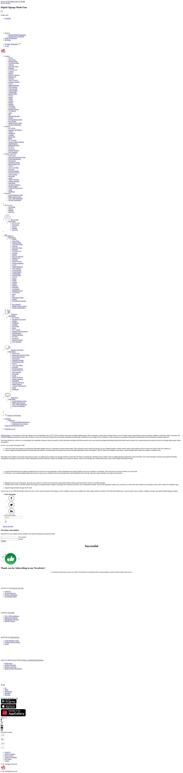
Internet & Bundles (10, 665)
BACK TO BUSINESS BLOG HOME (13, 1)
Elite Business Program (12, 619)
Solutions (14, 314)
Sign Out (11, 212)
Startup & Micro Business (16, 142)
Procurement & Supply (15, 119)
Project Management (14, 159)
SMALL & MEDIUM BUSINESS (32, 660)
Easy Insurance (13, 152)
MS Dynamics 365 (14, 164)
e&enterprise (8, 691)
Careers (7, 761)
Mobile (10, 97)
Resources (14, 397)
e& (4, 685)
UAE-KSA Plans (13, 63)
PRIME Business (10, 621)
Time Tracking (12, 174)
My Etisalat (11, 207)
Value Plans (11, 59)
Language (8, 429)
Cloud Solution (13, 90)
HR (9, 114)
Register (10, 210)
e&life (6, 690)
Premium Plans (12, 61)
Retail (10, 138)
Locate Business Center (15, 195)
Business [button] (7, 33)
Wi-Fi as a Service (13, 75)
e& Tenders (8, 759)
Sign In (10, 208)
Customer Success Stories (12, 642)
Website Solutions (13, 181)
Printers (10, 102)
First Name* (22, 537)
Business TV (12, 77)
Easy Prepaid (12, 121)
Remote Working (13, 150)
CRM (10, 190)
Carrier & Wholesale (11, 38)
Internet (10, 73)
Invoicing (11, 169)
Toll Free (11, 78)
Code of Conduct (10, 754)
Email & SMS (12, 94)
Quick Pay (8, 591)
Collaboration (12, 92)
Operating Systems (14, 162)
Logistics (11, 135)
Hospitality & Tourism (15, 130)
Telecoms (7, 695)
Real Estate (11, 137)
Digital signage (5, 435)
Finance (10, 118)
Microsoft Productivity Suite (16, 157)
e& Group (8, 40)
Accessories (12, 107)
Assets (10, 178)
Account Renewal (10, 593)
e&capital (7, 693)
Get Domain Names (11, 596)
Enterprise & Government (16, 36)
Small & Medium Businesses (17, 35)
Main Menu (11, 221)
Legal (10, 113)
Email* (21, 539)
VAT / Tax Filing (13, 167)
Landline (11, 71)
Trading (10, 131)
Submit (3, 541)
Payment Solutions (14, 82)
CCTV (10, 83)
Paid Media (11, 183)
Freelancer (11, 149)
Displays (11, 104)
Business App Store (17, 350)
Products (10, 236)
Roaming (11, 68)
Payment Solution (13, 171)
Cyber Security (12, 89)
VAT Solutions (12, 87)
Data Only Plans (13, 66)
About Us (7, 752)
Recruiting (11, 176)
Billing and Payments (14, 197)
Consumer (8, 18)
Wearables (11, 106)
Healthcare (11, 133)
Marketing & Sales (14, 116)
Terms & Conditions (11, 757)
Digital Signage (13, 186)
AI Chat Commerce (14, 185)
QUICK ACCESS (17, 588)
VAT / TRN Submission (15, 198)
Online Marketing (13, 85)
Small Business (13, 143)
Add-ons (11, 65)
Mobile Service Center (15, 123)
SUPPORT (11, 613)
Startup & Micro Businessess (13, 668)
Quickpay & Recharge (14, 415)
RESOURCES (14, 637)
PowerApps (12, 161)
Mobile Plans (8, 663)
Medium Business (13, 145)
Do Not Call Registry (14, 125)
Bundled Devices (13, 109)
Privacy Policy (9, 756)
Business (11, 420)
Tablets (10, 99)
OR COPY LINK (10, 515)
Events (7, 644)
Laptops (10, 101)
